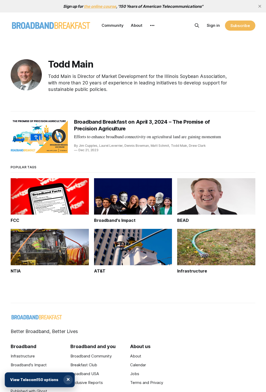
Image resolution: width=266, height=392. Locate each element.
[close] (260, 6)
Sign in (213, 25)
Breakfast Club (83, 364)
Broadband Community (91, 356)
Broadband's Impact (29, 364)
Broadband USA (84, 373)
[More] (152, 25)
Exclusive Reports (86, 382)
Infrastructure (23, 356)
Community (113, 25)
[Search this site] (197, 25)
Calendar (138, 364)
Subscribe (240, 25)
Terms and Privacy (146, 382)
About (136, 25)
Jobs (134, 373)
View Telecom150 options (34, 379)
